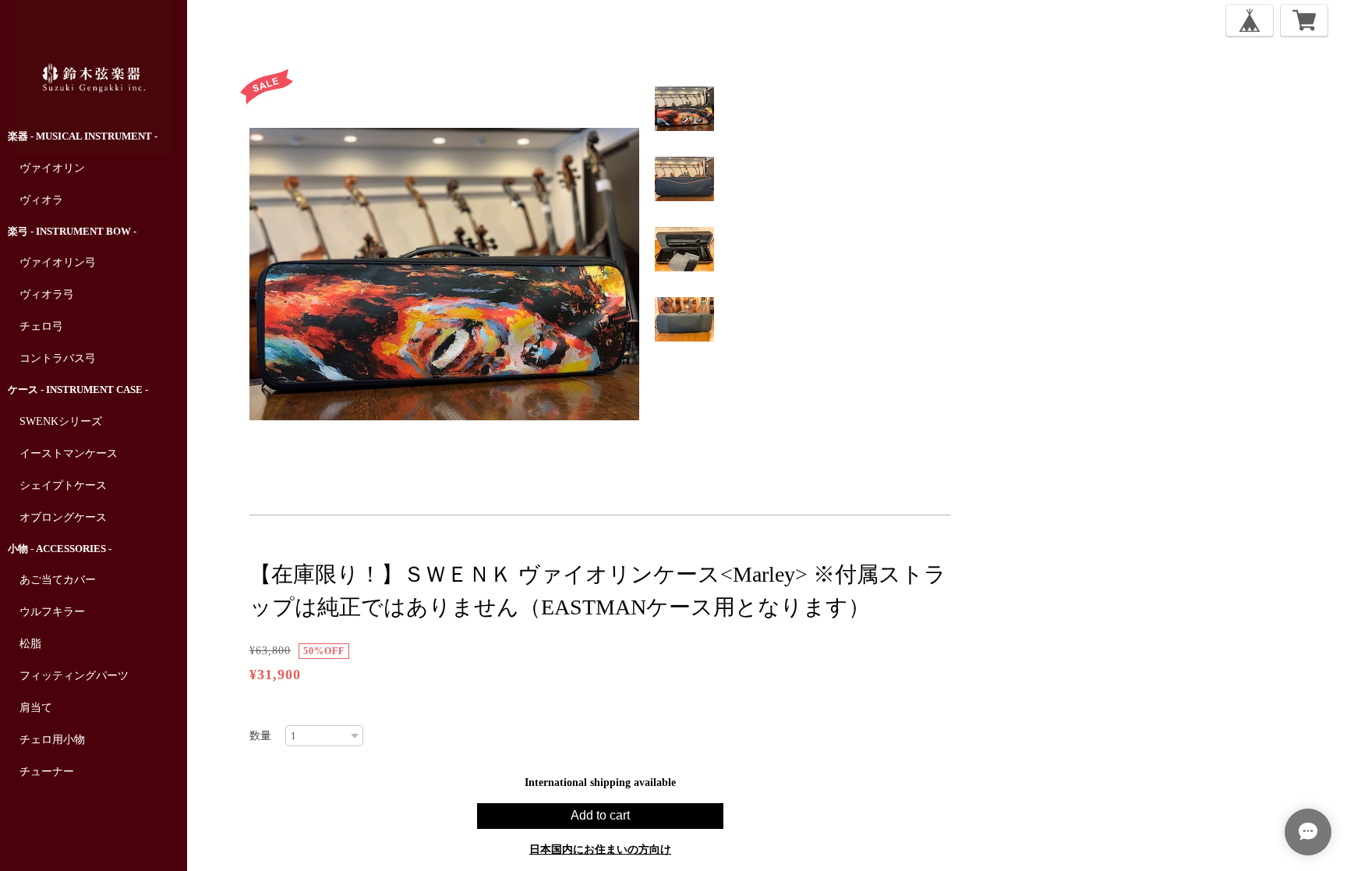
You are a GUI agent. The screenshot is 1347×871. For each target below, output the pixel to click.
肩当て (35, 707)
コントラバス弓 (57, 358)
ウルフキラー (52, 612)
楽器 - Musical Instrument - (82, 136)
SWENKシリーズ (60, 421)
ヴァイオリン (52, 168)
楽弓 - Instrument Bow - (72, 231)
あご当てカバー (57, 580)
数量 (260, 736)
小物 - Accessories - (59, 548)
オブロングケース (63, 517)
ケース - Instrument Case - (78, 389)
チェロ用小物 (52, 739)
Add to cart (600, 815)
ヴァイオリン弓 (57, 262)
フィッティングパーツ (74, 676)
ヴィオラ (41, 200)
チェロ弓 (41, 326)
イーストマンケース (68, 453)
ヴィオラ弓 (46, 294)
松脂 (30, 644)
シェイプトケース (63, 485)
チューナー (46, 771)
